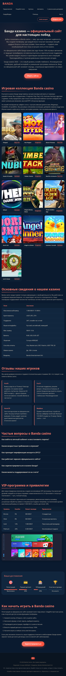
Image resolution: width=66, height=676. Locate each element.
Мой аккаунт (43, 19)
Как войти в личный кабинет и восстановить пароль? (25, 439)
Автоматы (40, 9)
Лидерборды (7, 14)
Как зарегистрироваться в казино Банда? (20, 465)
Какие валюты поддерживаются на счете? (20, 472)
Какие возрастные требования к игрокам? (20, 446)
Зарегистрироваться (33, 644)
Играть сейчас (33, 76)
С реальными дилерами (55, 9)
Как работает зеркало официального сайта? (21, 459)
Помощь (35, 14)
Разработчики (20, 9)
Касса (61, 14)
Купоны (31, 9)
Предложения (7, 9)
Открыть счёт (57, 19)
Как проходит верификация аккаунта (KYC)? (21, 452)
